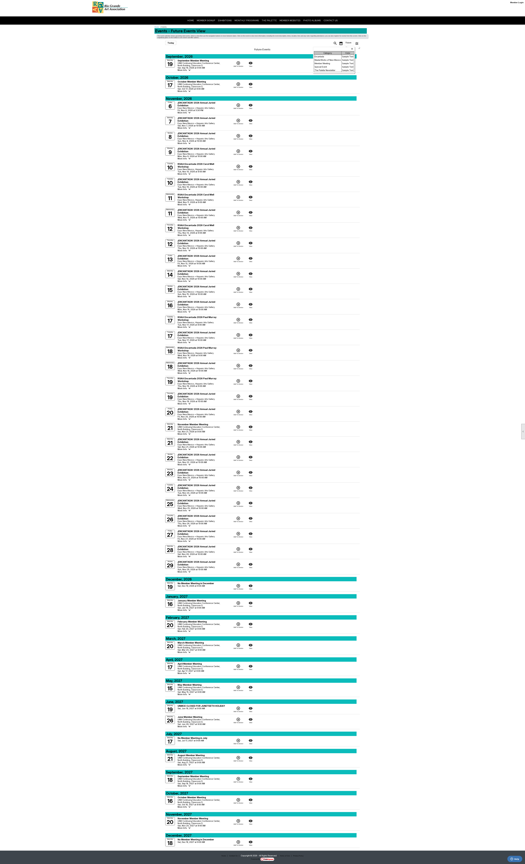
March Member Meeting (191, 642)
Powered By (255, 859)
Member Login (517, 2)
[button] (349, 43)
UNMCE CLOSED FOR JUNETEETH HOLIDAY (201, 706)
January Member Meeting (192, 600)
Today (170, 43)
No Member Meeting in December (196, 583)
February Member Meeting (192, 621)
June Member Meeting (190, 717)
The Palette (269, 20)
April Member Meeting (190, 663)
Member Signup (206, 20)
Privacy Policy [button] (298, 856)
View (251, 64)
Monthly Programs (246, 20)
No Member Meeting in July (192, 738)
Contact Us (331, 20)
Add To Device (238, 64)
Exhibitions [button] (225, 20)
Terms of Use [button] (285, 856)
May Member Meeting (190, 684)
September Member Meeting (193, 60)
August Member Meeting (191, 755)
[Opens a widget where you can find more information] (514, 859)
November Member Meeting (193, 424)
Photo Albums (312, 20)
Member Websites (290, 20)
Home (190, 20)
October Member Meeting (192, 81)
